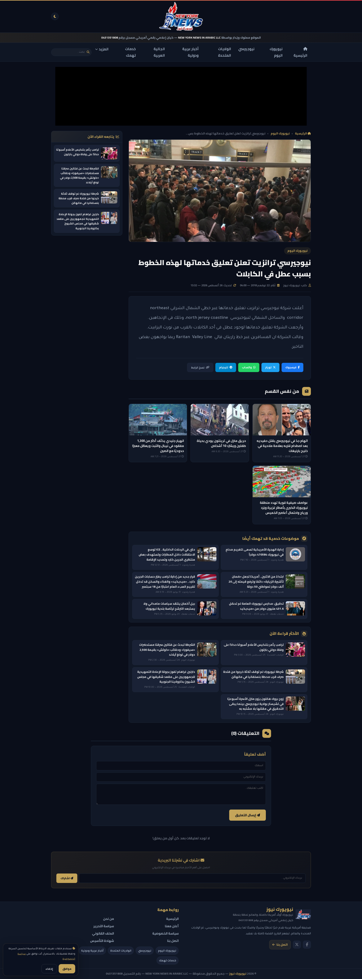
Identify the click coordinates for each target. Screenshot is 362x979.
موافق (66, 968)
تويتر (268, 367)
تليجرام (223, 367)
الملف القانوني (103, 933)
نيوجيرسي (246, 49)
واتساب (247, 367)
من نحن (108, 919)
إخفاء (49, 968)
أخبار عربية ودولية (190, 52)
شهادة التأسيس (102, 941)
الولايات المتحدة (224, 52)
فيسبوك (290, 367)
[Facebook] (307, 945)
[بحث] (88, 52)
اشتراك (65, 878)
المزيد (104, 49)
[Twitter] (297, 945)
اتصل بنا (282, 944)
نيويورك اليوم (276, 52)
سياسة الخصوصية (165, 933)
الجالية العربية (159, 52)
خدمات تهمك (130, 52)
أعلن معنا (172, 926)
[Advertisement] (181, 96)
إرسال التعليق (246, 815)
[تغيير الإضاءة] (55, 16)
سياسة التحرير (103, 926)
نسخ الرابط (197, 367)
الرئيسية (300, 55)
